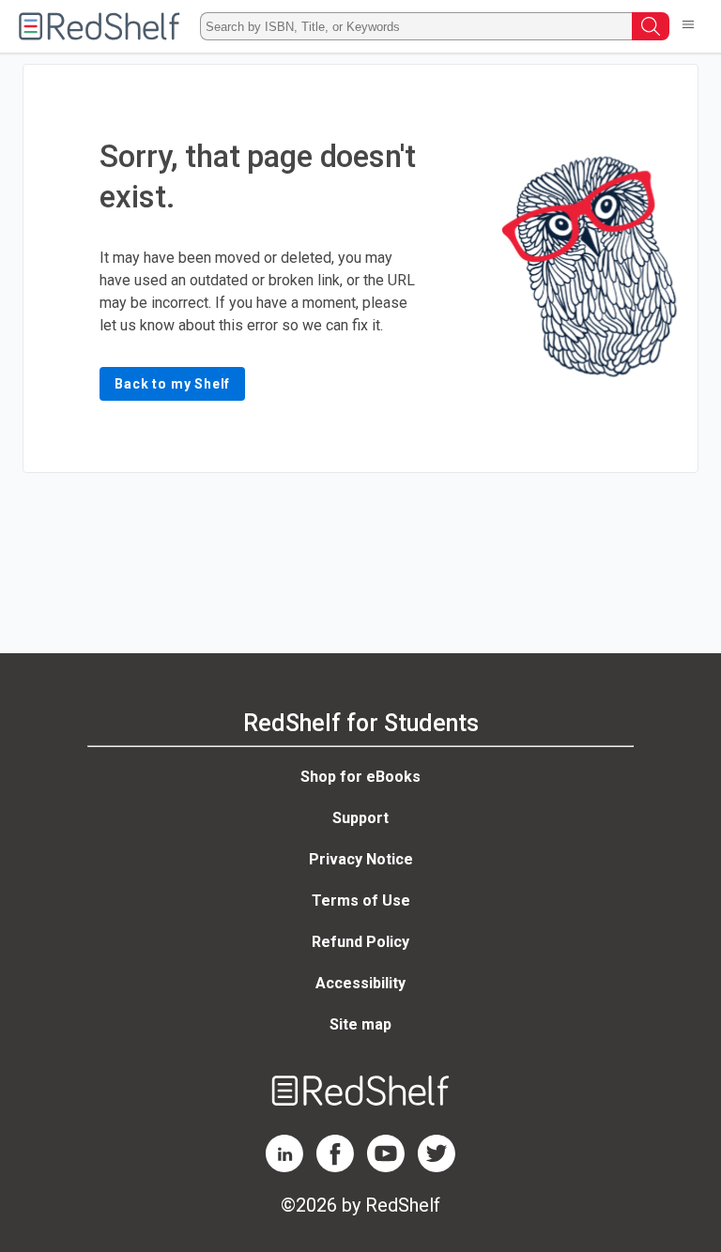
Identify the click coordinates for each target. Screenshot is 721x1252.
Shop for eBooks (360, 777)
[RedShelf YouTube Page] (386, 1167)
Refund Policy (360, 942)
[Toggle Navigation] (688, 26)
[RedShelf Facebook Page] (335, 1167)
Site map (360, 1024)
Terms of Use (361, 900)
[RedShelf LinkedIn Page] (284, 1167)
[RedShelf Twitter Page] (436, 1167)
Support (360, 818)
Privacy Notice (361, 859)
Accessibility (360, 983)
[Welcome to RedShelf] (99, 26)
